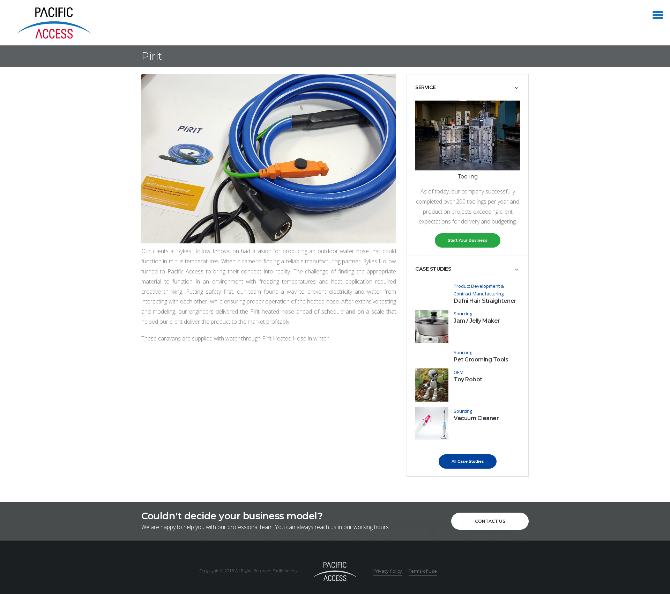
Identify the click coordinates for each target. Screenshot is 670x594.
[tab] (468, 87)
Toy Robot (468, 379)
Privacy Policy (387, 571)
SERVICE (425, 87)
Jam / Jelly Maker (477, 320)
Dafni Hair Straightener (485, 301)
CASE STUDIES (433, 269)
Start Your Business (467, 240)
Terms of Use (423, 571)
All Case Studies (468, 461)
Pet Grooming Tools (481, 359)
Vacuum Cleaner (476, 418)
